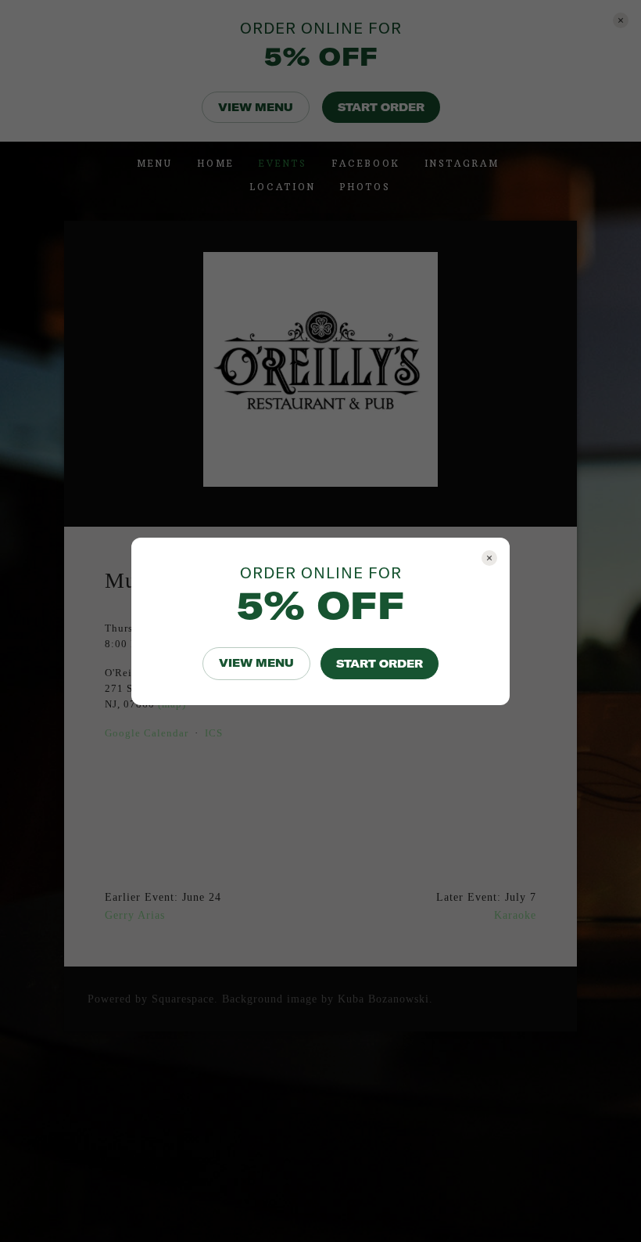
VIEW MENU (256, 663)
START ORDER (379, 664)
